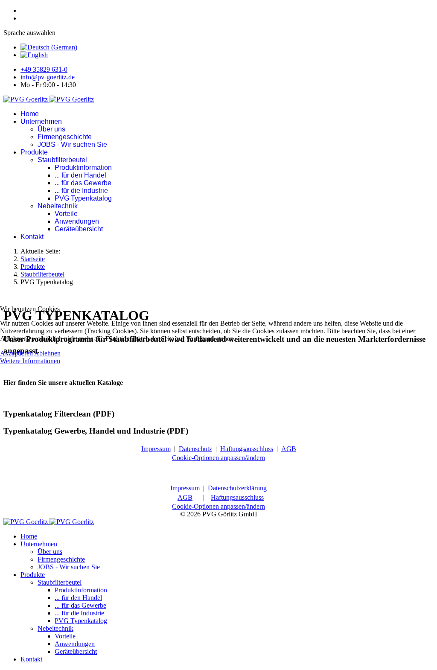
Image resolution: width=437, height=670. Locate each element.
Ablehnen (47, 353)
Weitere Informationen (30, 360)
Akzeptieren (16, 353)
